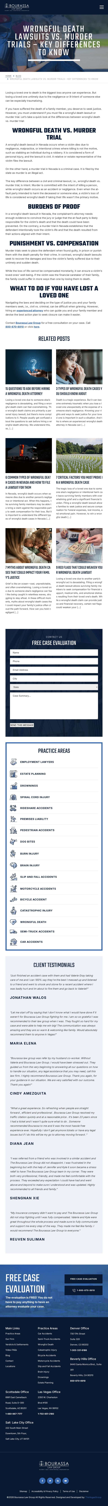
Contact (9, 1360)
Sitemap (23, 1491)
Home (8, 76)
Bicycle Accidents (47, 1355)
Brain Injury (43, 1371)
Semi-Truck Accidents (49, 1339)
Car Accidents (45, 1333)
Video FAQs (11, 1350)
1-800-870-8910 (86, 1290)
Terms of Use (69, 1491)
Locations (10, 1366)
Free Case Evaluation (83, 1279)
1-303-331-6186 (78, 1350)
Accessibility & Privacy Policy (45, 1491)
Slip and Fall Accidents (49, 1366)
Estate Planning (45, 1382)
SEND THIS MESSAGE (22, 725)
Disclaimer (84, 1491)
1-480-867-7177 (13, 1413)
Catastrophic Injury (47, 1350)
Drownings (43, 1377)
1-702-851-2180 (46, 1413)
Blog (18, 76)
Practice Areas (12, 1333)
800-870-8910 (78, 1380)
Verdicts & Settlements (16, 1344)
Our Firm (9, 1339)
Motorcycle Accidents (49, 1360)
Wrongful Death (46, 1344)
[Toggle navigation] (102, 7)
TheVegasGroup (93, 1497)
